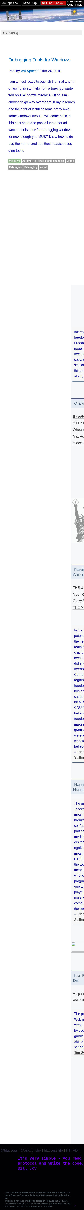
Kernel (43, 167)
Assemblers (29, 161)
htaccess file (53, 1150)
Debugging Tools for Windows (40, 59)
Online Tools (52, 3)
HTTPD (72, 1150)
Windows (14, 161)
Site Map (30, 3)
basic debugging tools (51, 161)
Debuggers (15, 167)
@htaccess (9, 1150)
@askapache (31, 1150)
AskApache (30, 71)
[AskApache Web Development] (16, 14)
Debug (70, 161)
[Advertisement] (42, 222)
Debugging (30, 167)
